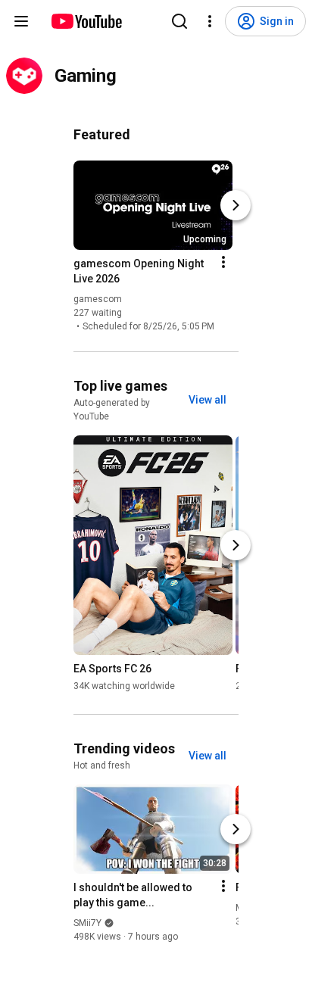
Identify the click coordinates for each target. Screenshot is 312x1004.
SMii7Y (87, 923)
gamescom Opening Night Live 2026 (138, 271)
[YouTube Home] (86, 21)
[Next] (235, 205)
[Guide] (21, 21)
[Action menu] (223, 262)
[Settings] (210, 21)
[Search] (179, 21)
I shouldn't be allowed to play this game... (132, 895)
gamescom (97, 299)
